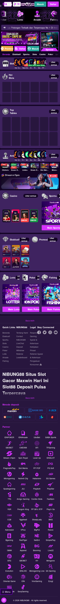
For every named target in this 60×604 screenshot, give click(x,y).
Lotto (4, 354)
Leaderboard (21, 357)
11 (24, 44)
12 (27, 44)
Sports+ (26, 54)
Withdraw (20, 350)
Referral (19, 354)
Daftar (53, 4)
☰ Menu (6, 591)
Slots (34, 54)
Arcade (5, 357)
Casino (42, 54)
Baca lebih (30, 320)
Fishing (5, 361)
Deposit (19, 346)
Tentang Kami (22, 332)
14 (32, 44)
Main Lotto (14, 309)
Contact (19, 336)
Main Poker (34, 309)
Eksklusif (16, 54)
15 (35, 44)
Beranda (6, 54)
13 (30, 44)
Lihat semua (54, 63)
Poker (50, 54)
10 (21, 44)
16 (38, 44)
